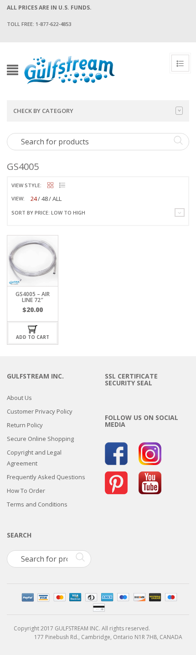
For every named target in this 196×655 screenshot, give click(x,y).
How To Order (26, 490)
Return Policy (25, 425)
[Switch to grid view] (50, 186)
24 (34, 198)
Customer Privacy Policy (39, 411)
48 (44, 198)
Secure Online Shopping (40, 439)
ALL (57, 198)
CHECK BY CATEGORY (43, 111)
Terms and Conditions (37, 504)
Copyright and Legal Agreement (34, 457)
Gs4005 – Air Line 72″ (32, 297)
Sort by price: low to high (48, 212)
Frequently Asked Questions (46, 477)
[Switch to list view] (62, 186)
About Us (19, 398)
